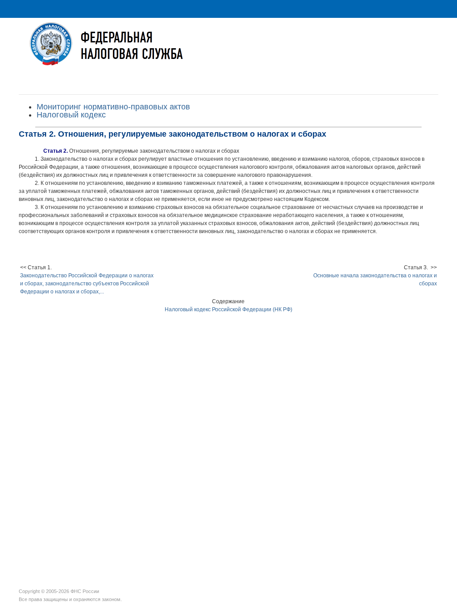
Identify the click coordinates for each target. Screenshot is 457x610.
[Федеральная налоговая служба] (228, 51)
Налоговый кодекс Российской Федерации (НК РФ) (228, 309)
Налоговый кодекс (71, 114)
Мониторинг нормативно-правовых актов (113, 106)
